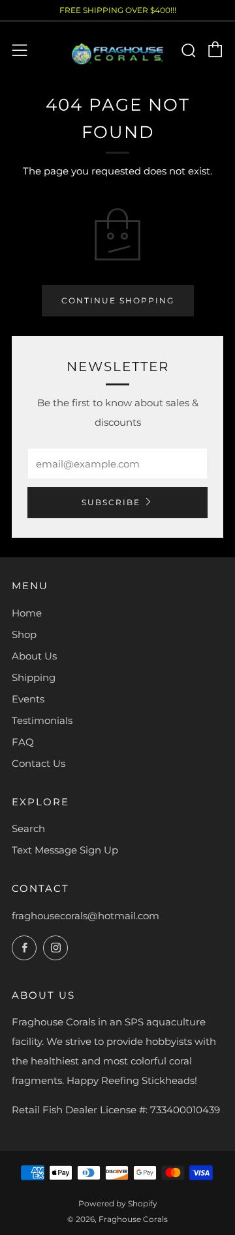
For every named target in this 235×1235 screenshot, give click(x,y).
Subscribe (111, 502)
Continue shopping (117, 300)
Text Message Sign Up (65, 850)
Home (27, 613)
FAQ (23, 742)
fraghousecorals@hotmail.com (85, 915)
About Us (34, 656)
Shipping (33, 677)
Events (28, 699)
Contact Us (38, 763)
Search (28, 828)
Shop (24, 634)
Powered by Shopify (117, 1203)
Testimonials (42, 720)
